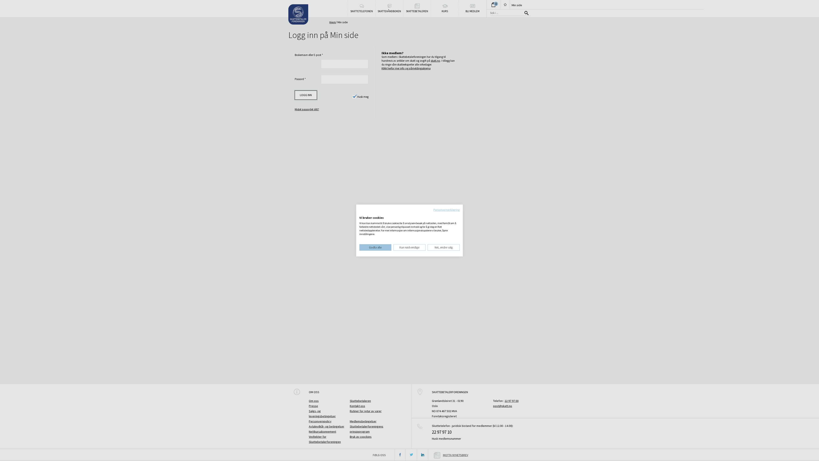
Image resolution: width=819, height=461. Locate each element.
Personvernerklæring (446, 210)
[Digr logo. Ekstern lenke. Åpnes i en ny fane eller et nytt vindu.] (362, 213)
